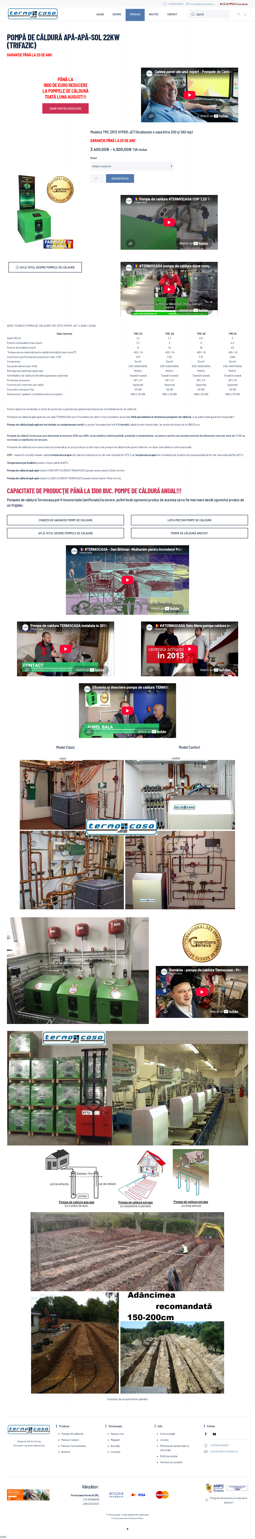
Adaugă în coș (120, 178)
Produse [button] (135, 14)
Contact (172, 14)
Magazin (115, 1439)
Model (93, 158)
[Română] (221, 3)
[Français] (234, 3)
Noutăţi (154, 14)
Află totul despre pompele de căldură (47, 267)
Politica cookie (169, 1456)
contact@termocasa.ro (202, 3)
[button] (127, 1529)
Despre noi (117, 1433)
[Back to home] (33, 14)
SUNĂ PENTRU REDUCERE (65, 108)
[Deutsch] (230, 3)
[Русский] (243, 3)
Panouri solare (70, 1439)
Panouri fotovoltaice (73, 1445)
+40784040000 (175, 3)
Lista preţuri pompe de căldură (189, 520)
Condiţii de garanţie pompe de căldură (65, 520)
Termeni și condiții (171, 1462)
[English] (227, 3)
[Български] (246, 3)
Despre (117, 14)
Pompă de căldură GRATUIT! (189, 533)
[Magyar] (224, 3)
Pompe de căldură (72, 1433)
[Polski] (240, 3)
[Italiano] (237, 3)
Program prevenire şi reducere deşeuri (228, 1500)
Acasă (100, 14)
